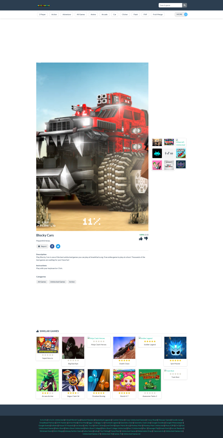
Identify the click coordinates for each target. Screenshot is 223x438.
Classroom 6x (158, 431)
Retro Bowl (59, 428)
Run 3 (145, 428)
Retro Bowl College (93, 428)
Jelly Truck (88, 425)
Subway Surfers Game (73, 431)
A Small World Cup (72, 420)
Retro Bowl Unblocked (74, 428)
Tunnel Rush (115, 431)
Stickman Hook (46, 431)
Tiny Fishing (105, 431)
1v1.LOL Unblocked (56, 420)
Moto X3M (170, 425)
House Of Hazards (66, 425)
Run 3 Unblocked (135, 428)
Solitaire (54, 425)
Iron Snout (79, 425)
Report (44, 246)
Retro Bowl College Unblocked (114, 428)
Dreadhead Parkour (47, 422)
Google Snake (44, 425)
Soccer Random (177, 428)
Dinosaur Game (164, 420)
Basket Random (87, 420)
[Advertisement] (114, 5)
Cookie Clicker (118, 420)
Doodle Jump (177, 420)
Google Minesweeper (174, 422)
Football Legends (112, 422)
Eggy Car (92, 422)
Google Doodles (158, 422)
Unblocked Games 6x (173, 431)
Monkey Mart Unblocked (153, 425)
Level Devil (110, 425)
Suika (96, 431)
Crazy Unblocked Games (135, 420)
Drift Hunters (61, 422)
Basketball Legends (103, 420)
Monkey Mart (136, 425)
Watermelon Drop (144, 431)
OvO (177, 425)
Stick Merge (58, 431)
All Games (42, 282)
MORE (179, 14)
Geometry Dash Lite (142, 422)
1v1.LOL (43, 420)
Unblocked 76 (107, 434)
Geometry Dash (126, 422)
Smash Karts (165, 428)
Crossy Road (152, 420)
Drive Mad (72, 422)
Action (72, 282)
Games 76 (118, 434)
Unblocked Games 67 (91, 434)
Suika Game (88, 431)
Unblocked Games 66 (131, 434)
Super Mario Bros (122, 425)
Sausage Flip (154, 428)
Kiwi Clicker (99, 425)
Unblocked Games (57, 282)
